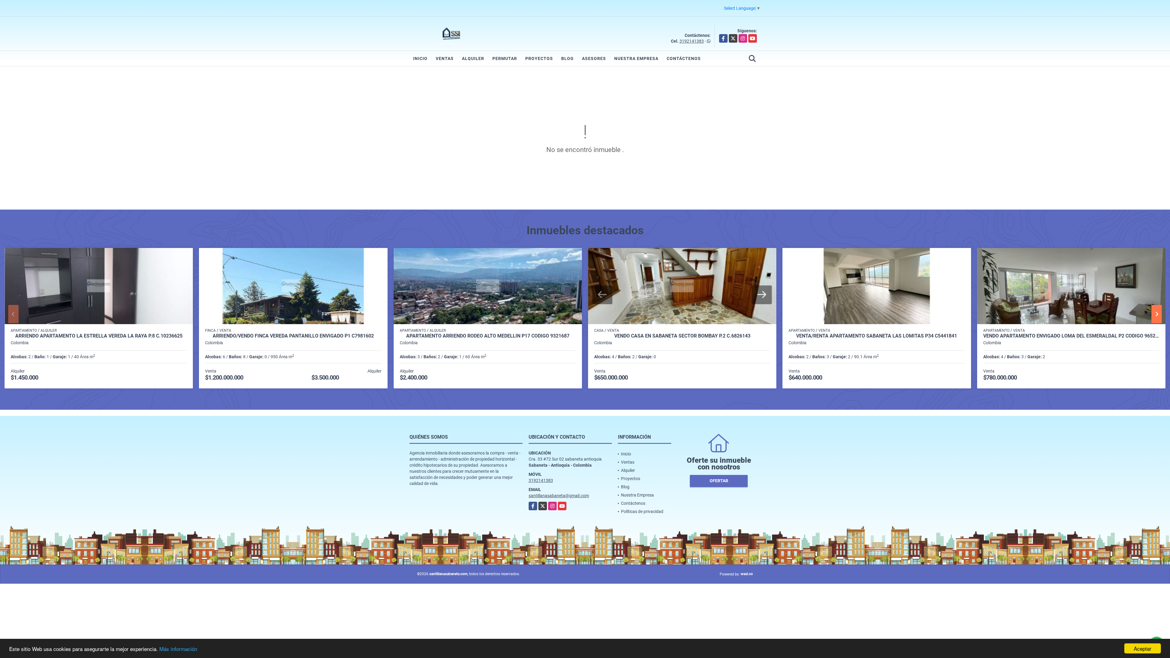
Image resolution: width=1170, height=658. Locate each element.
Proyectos (539, 58)
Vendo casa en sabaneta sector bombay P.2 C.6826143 (682, 336)
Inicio (420, 58)
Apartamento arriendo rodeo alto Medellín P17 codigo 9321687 (487, 336)
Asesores (594, 58)
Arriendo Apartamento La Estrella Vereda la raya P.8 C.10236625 (99, 336)
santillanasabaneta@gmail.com (559, 495)
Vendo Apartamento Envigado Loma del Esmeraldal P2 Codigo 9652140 (1071, 336)
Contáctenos (684, 58)
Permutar (504, 58)
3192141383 (691, 41)
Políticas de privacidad (642, 511)
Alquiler (473, 58)
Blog (567, 58)
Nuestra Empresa (636, 58)
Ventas (445, 58)
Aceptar (1142, 648)
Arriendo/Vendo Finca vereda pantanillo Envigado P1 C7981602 (293, 336)
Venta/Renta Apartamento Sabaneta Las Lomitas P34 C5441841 (876, 336)
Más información (178, 649)
